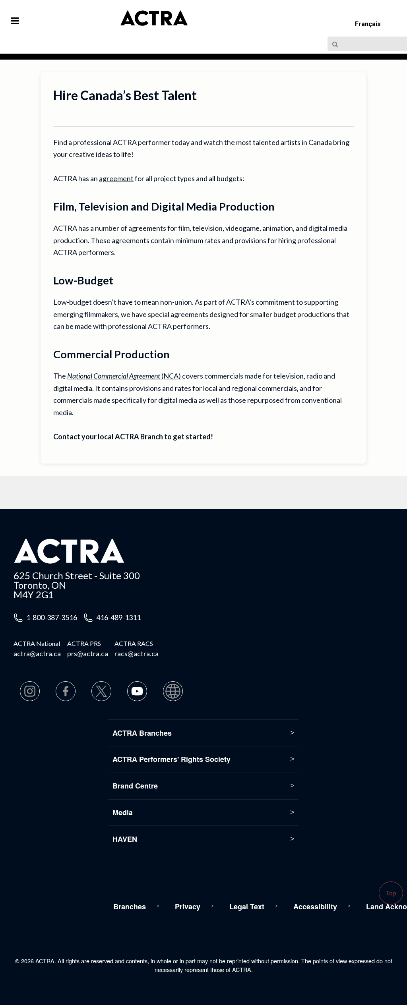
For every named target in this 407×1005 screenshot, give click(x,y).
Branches (129, 906)
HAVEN (124, 839)
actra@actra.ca (37, 653)
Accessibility (315, 906)
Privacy (187, 906)
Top (391, 893)
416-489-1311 (118, 617)
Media (122, 812)
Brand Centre (135, 786)
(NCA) (124, 375)
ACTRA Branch (139, 436)
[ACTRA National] (122, 23)
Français (368, 24)
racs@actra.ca (136, 653)
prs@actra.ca (87, 653)
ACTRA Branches (142, 733)
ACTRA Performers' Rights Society (171, 759)
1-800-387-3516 (51, 617)
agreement (116, 178)
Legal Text (246, 906)
